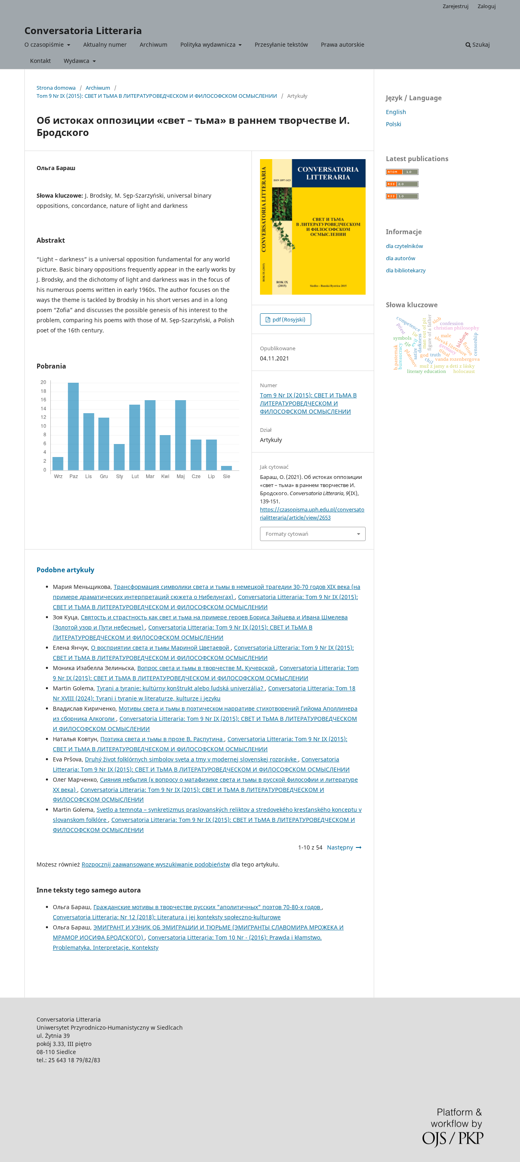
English (396, 112)
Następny (340, 847)
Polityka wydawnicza (208, 44)
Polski (393, 124)
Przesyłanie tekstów (281, 44)
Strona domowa (56, 87)
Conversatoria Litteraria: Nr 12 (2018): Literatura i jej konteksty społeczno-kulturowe (167, 917)
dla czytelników (404, 246)
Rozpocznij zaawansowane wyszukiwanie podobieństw (156, 864)
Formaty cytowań (287, 533)
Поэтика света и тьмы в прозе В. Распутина (162, 739)
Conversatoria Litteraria (83, 30)
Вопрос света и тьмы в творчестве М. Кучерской (206, 668)
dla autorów (400, 258)
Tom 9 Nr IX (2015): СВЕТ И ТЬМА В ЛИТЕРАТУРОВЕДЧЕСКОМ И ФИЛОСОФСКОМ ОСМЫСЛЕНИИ (157, 95)
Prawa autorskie (342, 44)
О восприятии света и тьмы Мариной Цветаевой (161, 647)
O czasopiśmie (44, 44)
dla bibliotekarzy (406, 270)
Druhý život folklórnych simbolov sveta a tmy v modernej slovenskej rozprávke (191, 759)
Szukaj (480, 44)
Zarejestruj (455, 6)
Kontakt (40, 61)
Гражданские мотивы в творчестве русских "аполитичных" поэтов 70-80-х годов (207, 907)
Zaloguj (487, 6)
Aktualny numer (105, 44)
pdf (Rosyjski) (288, 319)
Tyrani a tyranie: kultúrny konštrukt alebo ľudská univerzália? (181, 688)
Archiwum (153, 44)
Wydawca (77, 61)
